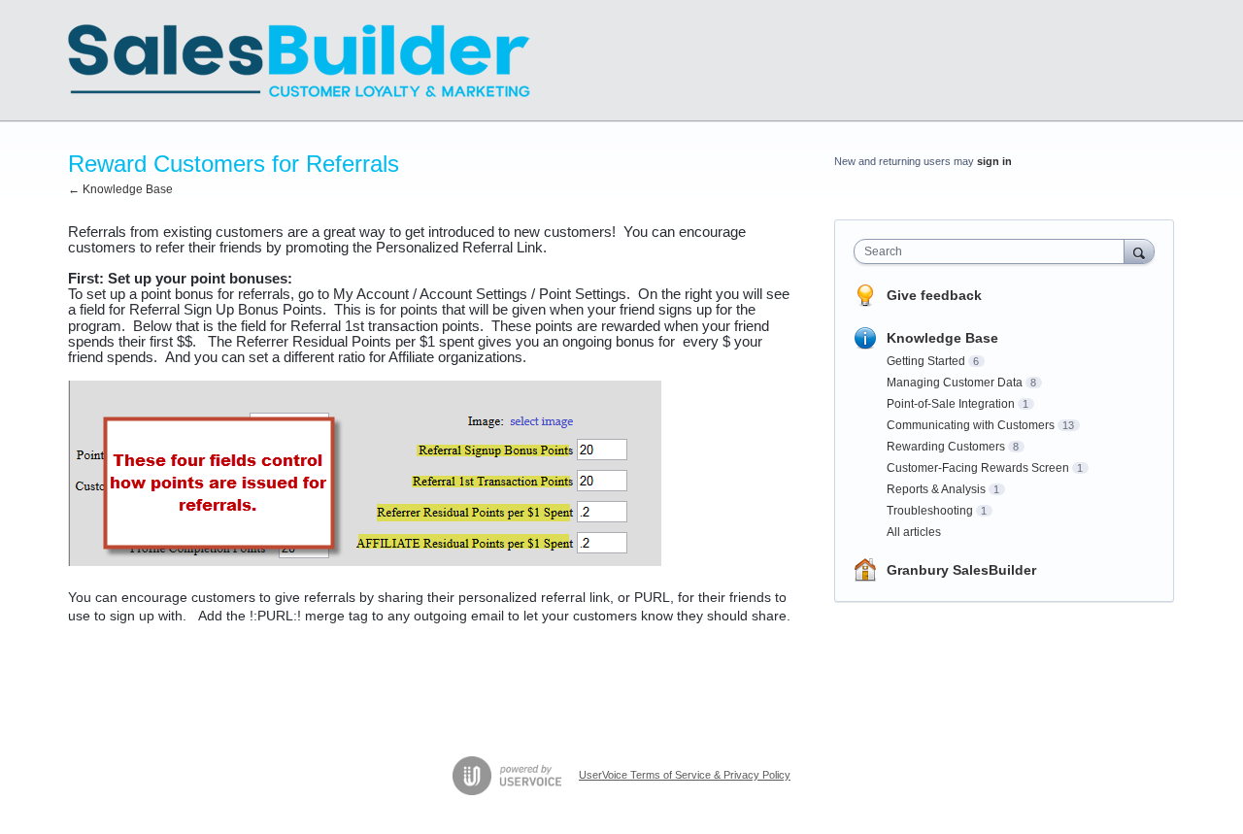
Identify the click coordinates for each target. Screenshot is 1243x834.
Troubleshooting (930, 510)
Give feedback (934, 295)
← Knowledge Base (120, 189)
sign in (994, 161)
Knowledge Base (942, 338)
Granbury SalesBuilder (961, 570)
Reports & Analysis (936, 489)
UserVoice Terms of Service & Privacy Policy (684, 775)
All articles (914, 532)
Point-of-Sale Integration (951, 404)
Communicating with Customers (971, 425)
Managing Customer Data (955, 382)
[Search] (1139, 251)
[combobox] (994, 251)
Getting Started (926, 361)
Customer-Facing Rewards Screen (978, 468)
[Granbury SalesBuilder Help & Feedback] (299, 60)
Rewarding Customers (946, 446)
